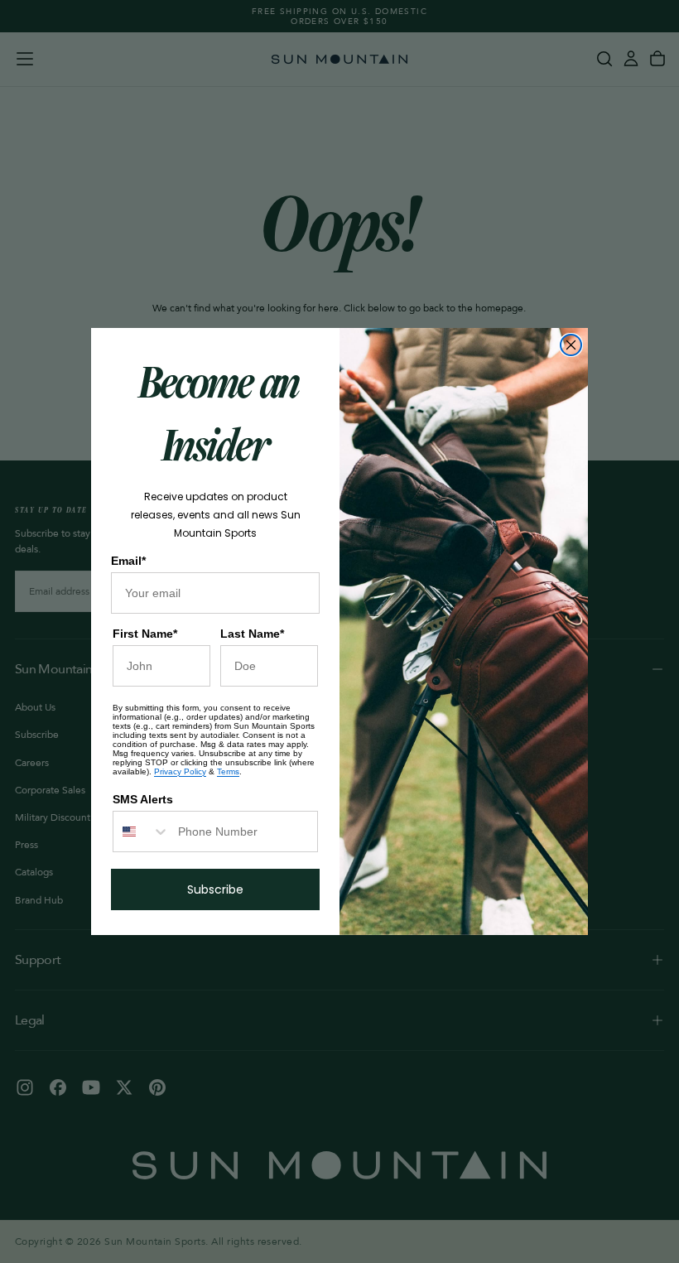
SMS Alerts (143, 799)
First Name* (145, 633)
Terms (228, 771)
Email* (128, 560)
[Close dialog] (571, 345)
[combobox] (141, 831)
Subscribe (215, 889)
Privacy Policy (180, 771)
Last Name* (252, 633)
